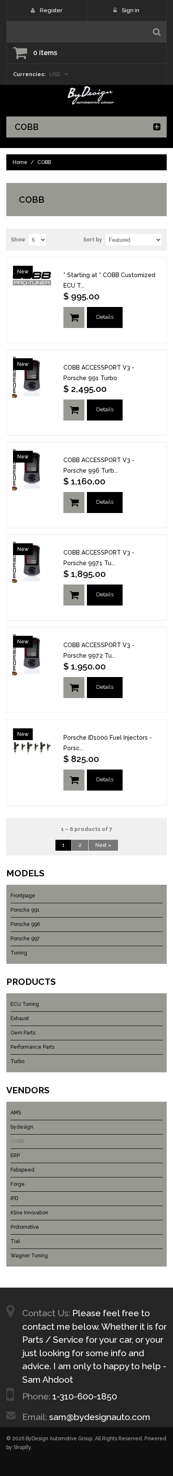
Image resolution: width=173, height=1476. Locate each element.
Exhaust (19, 1018)
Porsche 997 (24, 939)
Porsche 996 (25, 924)
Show (18, 240)
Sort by (92, 240)
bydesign (21, 1127)
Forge (17, 1184)
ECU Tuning (24, 1004)
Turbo (17, 1061)
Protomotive (24, 1227)
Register (51, 10)
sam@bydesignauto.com (99, 1417)
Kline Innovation (29, 1213)
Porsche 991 (24, 910)
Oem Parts (22, 1033)
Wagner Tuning (29, 1256)
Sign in (130, 10)
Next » (103, 845)
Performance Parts (32, 1047)
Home (20, 162)
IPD (14, 1198)
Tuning (18, 953)
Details (104, 317)
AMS (15, 1113)
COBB (17, 1141)
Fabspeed (22, 1170)
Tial (15, 1241)
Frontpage (22, 896)
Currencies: (29, 74)
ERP (15, 1156)
